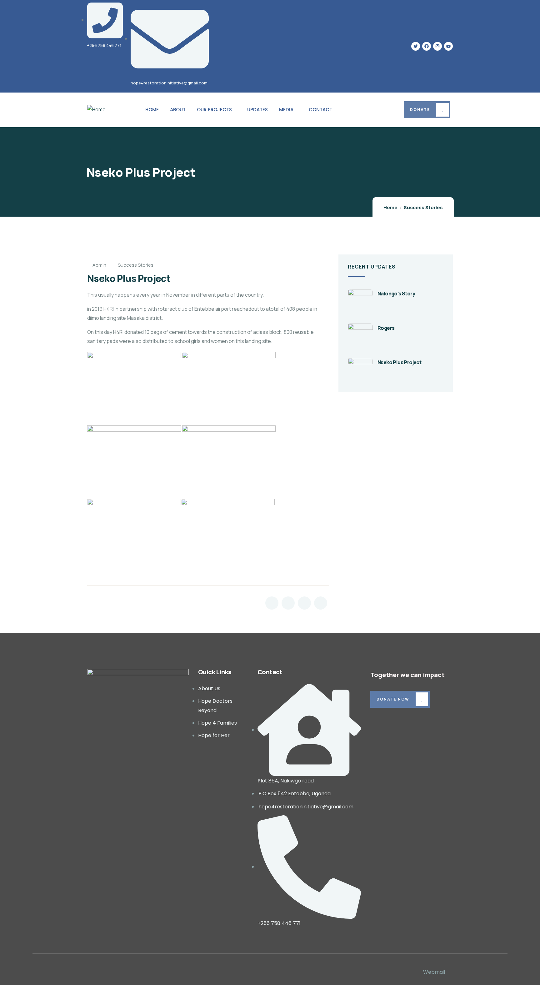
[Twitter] (415, 46)
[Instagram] (437, 46)
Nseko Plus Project (399, 362)
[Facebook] (426, 46)
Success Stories (423, 207)
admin (99, 265)
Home (390, 207)
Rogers (386, 327)
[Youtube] (448, 46)
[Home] (96, 109)
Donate (420, 109)
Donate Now (393, 699)
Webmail (434, 972)
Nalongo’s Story (396, 293)
